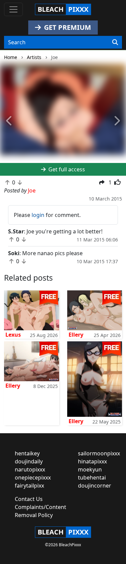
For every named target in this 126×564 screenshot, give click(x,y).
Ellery (76, 334)
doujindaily (29, 461)
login (38, 215)
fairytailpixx (29, 485)
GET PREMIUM (66, 27)
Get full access (66, 169)
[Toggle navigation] (13, 9)
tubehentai (92, 477)
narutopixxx (30, 469)
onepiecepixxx (33, 477)
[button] (9, 121)
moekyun (90, 469)
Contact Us (29, 499)
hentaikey (27, 453)
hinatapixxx (92, 461)
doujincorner (94, 485)
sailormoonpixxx (99, 453)
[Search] (115, 42)
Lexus (13, 334)
